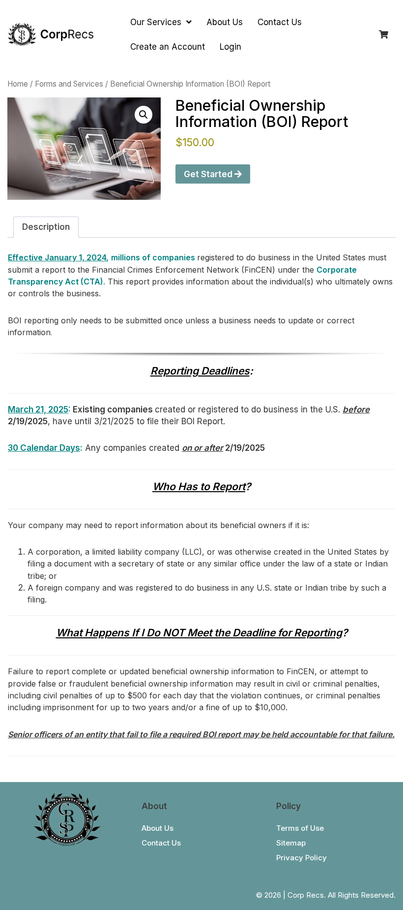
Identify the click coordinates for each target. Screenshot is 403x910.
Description (46, 227)
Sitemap (291, 842)
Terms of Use (300, 828)
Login (230, 47)
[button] (143, 115)
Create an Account (167, 47)
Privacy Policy (301, 857)
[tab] (46, 227)
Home (17, 84)
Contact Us (280, 22)
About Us (224, 22)
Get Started (209, 174)
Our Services (157, 22)
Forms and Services (69, 84)
